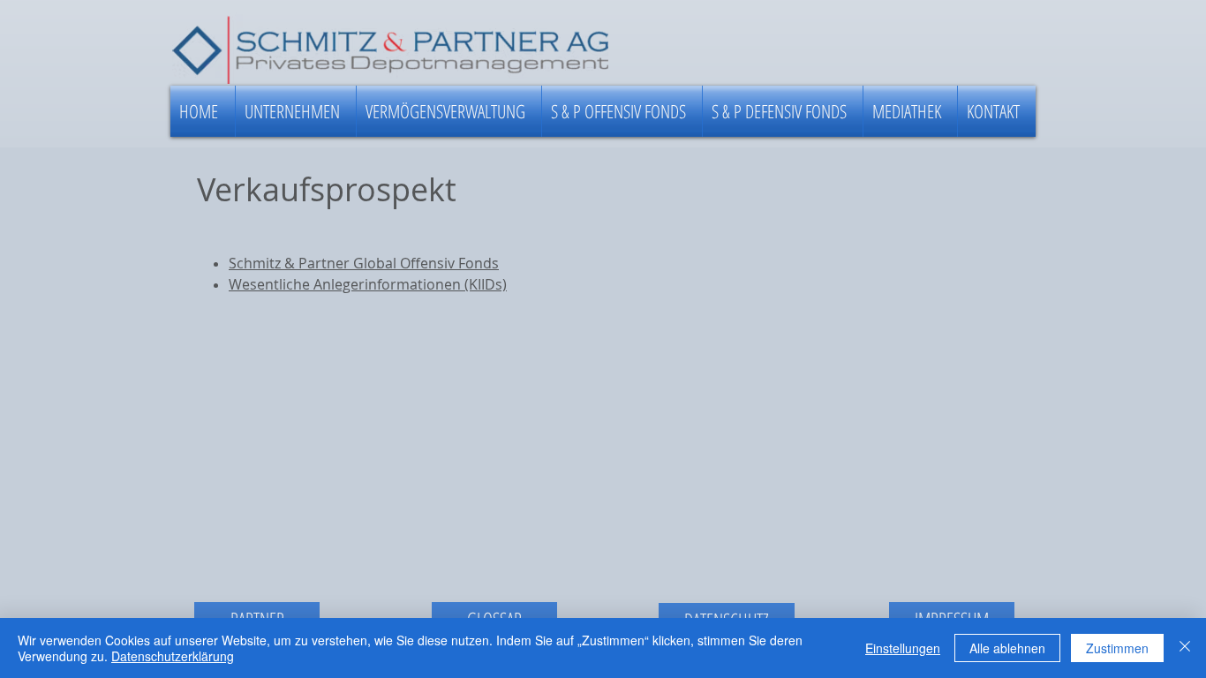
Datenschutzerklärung (172, 656)
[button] (296, 111)
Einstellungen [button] (902, 648)
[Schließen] (1184, 648)
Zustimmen (1117, 648)
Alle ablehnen (1007, 648)
